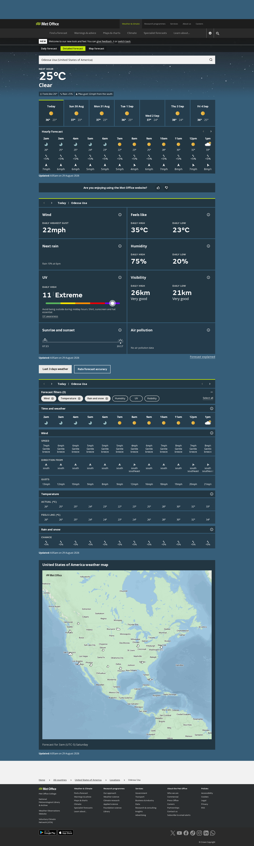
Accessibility (207, 793)
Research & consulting (145, 808)
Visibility (152, 398)
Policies (204, 788)
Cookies (205, 797)
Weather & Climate (83, 788)
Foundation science (112, 808)
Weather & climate (131, 24)
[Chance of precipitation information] (119, 246)
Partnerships (173, 808)
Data (137, 804)
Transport (139, 797)
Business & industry (144, 800)
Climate (132, 33)
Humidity (120, 398)
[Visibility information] (208, 277)
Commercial (172, 797)
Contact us (172, 811)
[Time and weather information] (211, 408)
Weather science (111, 797)
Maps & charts (111, 33)
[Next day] (52, 203)
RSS (203, 808)
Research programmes (155, 24)
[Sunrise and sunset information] (119, 330)
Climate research (111, 800)
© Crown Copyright (207, 842)
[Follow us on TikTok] (192, 833)
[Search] (209, 59)
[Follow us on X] (172, 833)
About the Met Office (177, 788)
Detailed (73, 48)
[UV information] (119, 277)
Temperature (67, 399)
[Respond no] (166, 188)
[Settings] (210, 33)
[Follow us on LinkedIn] (206, 833)
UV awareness (50, 316)
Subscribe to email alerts (178, 815)
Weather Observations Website (49, 812)
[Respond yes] (158, 188)
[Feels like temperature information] (208, 214)
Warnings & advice (85, 33)
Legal (203, 800)
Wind (45, 399)
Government (141, 793)
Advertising (140, 815)
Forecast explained (202, 357)
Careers (199, 24)
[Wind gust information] (119, 214)
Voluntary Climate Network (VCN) (47, 821)
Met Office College (47, 793)
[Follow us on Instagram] (199, 833)
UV (136, 398)
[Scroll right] (211, 131)
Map (96, 48)
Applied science (110, 804)
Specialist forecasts (155, 33)
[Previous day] (44, 203)
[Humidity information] (208, 246)
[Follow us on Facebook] (186, 833)
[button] (78, 623)
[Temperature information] (211, 493)
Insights (139, 811)
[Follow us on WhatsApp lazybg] (212, 833)
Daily (49, 48)
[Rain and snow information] (211, 529)
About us (187, 24)
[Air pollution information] (208, 330)
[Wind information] (211, 432)
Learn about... (182, 33)
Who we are (172, 793)
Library (106, 811)
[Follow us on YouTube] (179, 833)
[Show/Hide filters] (212, 392)
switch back (124, 41)
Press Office (173, 800)
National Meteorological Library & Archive (49, 802)
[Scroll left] (203, 131)
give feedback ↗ (105, 41)
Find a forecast (58, 33)
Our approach (109, 793)
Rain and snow (94, 399)
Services (174, 24)
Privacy (204, 804)
